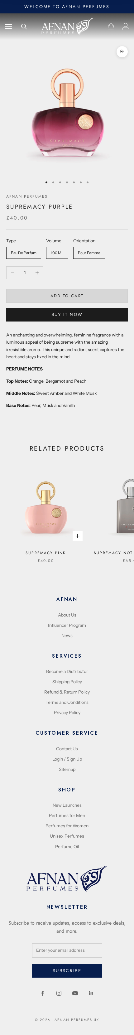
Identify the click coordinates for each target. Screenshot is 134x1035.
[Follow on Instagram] (59, 993)
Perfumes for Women (67, 826)
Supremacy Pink (46, 553)
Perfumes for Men (67, 815)
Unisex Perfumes (67, 836)
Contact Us (67, 749)
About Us (67, 615)
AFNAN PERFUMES (27, 196)
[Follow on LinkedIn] (91, 993)
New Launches (67, 805)
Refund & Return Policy (67, 692)
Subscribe (67, 970)
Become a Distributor (67, 671)
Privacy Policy (67, 712)
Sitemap (67, 769)
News (67, 635)
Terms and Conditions (67, 702)
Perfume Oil (67, 846)
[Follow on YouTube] (75, 993)
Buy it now (67, 314)
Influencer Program (67, 625)
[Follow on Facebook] (43, 993)
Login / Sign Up (67, 759)
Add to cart (67, 296)
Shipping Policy (67, 681)
